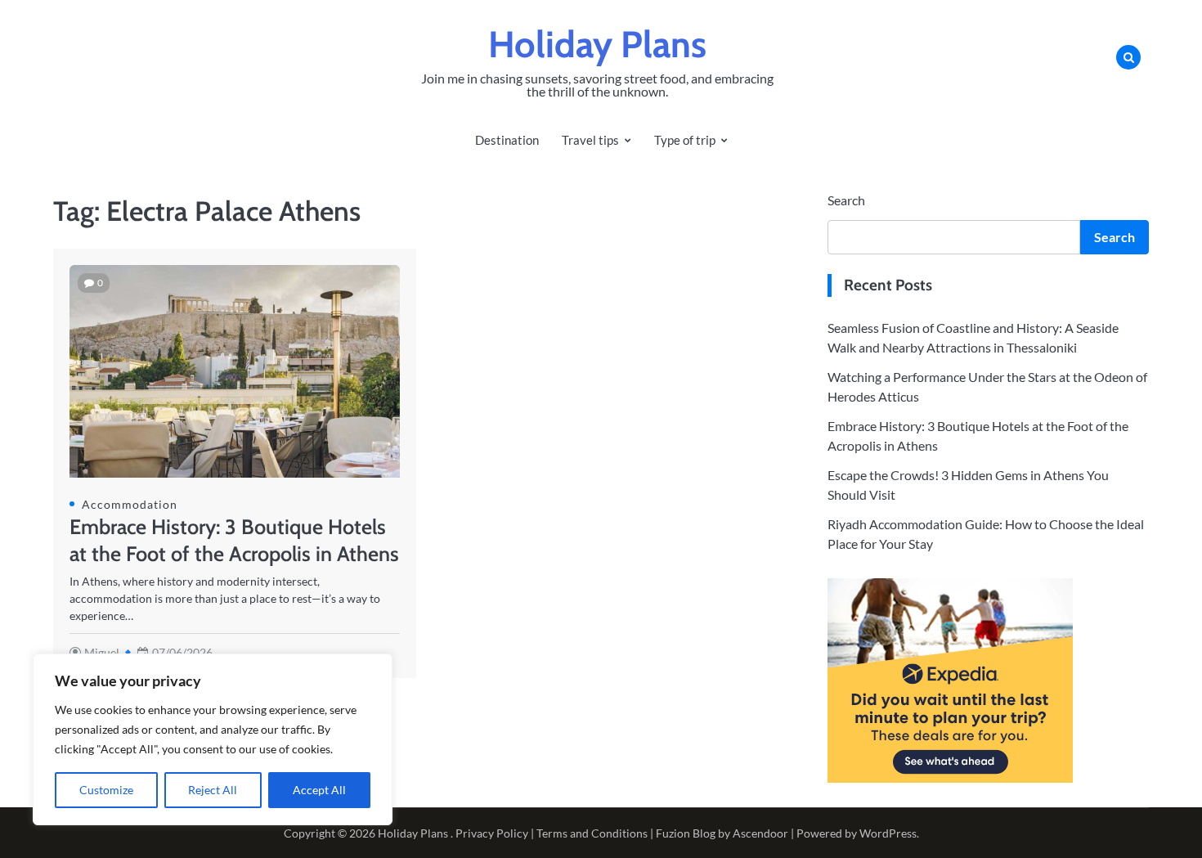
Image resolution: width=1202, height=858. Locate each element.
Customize (106, 790)
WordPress (888, 833)
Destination (507, 140)
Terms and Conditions (592, 833)
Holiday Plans (597, 44)
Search (846, 200)
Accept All (319, 790)
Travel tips (590, 140)
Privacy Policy (491, 833)
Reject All (212, 790)
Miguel (101, 652)
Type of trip (684, 140)
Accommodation (129, 504)
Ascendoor (760, 833)
